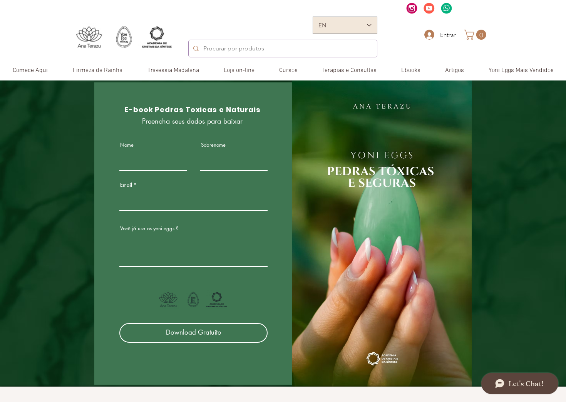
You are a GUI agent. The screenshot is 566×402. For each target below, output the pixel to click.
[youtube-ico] (429, 8)
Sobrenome (213, 144)
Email (126, 185)
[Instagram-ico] (412, 8)
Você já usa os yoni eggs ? (149, 228)
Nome (127, 144)
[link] (476, 35)
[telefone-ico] (446, 8)
